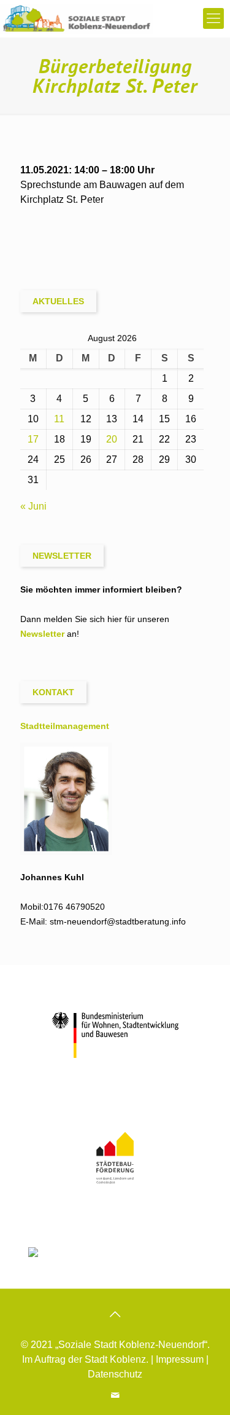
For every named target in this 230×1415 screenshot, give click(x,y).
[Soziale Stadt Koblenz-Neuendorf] (76, 18)
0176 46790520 (74, 907)
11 (59, 419)
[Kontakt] (115, 1395)
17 (33, 439)
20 (111, 439)
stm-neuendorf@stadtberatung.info (118, 921)
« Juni (33, 506)
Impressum (180, 1359)
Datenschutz (115, 1374)
